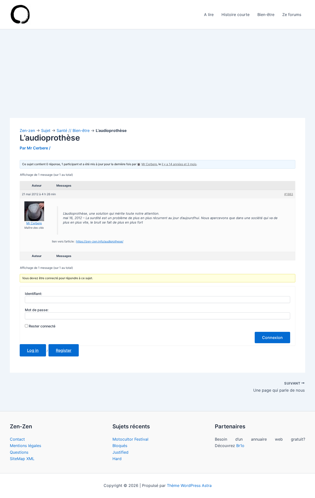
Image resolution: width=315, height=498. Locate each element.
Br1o (240, 445)
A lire (209, 14)
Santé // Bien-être (73, 130)
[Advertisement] (157, 81)
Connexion (272, 337)
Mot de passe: (36, 310)
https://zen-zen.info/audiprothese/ (99, 241)
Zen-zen (27, 130)
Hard (117, 458)
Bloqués (119, 445)
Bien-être (265, 14)
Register (63, 350)
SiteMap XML (22, 458)
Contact (17, 439)
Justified (120, 452)
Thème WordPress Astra (189, 485)
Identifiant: (33, 293)
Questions (19, 452)
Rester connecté (42, 326)
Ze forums (291, 14)
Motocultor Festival (130, 439)
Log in (33, 350)
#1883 (288, 194)
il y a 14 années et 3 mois (179, 164)
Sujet (45, 130)
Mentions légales (25, 445)
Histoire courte (235, 14)
